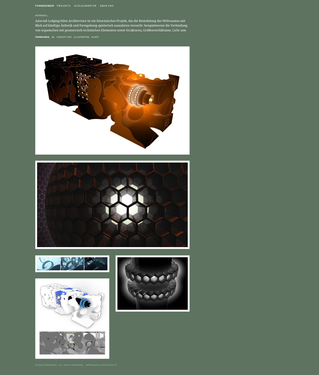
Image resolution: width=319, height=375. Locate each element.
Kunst (95, 37)
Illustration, (82, 37)
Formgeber (50, 365)
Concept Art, (64, 37)
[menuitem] (62, 5)
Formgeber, (42, 37)
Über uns (107, 5)
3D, (53, 37)
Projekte (64, 5)
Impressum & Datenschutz (101, 365)
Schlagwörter (85, 5)
